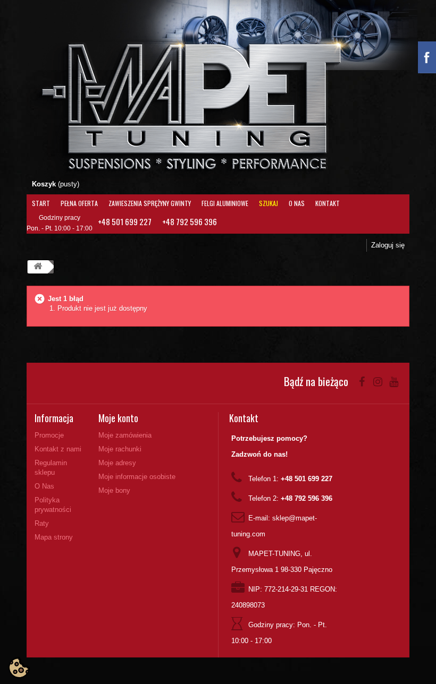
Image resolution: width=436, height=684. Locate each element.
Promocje (49, 435)
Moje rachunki (119, 449)
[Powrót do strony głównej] (38, 266)
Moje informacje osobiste (136, 477)
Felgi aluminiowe (225, 203)
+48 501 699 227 (125, 221)
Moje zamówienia (125, 435)
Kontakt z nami (58, 449)
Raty (42, 523)
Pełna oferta (79, 203)
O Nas (297, 203)
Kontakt (327, 203)
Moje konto (118, 418)
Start (41, 203)
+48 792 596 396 (189, 221)
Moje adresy (117, 463)
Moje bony (114, 490)
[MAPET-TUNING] (211, 104)
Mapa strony (54, 537)
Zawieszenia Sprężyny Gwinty (149, 203)
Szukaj (268, 203)
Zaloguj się (388, 245)
